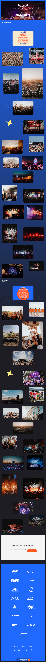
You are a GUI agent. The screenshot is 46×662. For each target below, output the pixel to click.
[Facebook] (14, 650)
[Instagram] (23, 650)
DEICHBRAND (4, 22)
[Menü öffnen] (18, 659)
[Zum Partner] (15, 572)
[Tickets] (28, 660)
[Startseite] (23, 7)
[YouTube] (31, 650)
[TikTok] (27, 650)
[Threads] (19, 650)
